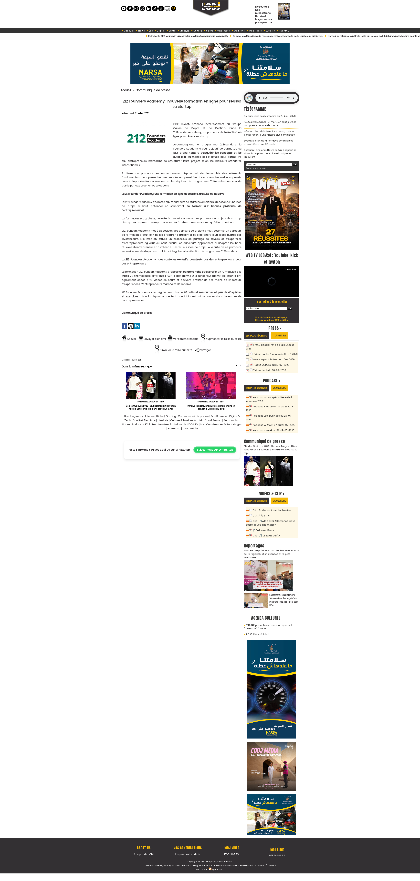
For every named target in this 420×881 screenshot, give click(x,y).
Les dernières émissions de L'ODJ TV (175, 424)
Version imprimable (185, 339)
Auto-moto (223, 30)
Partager (205, 350)
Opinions (239, 30)
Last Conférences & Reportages (221, 424)
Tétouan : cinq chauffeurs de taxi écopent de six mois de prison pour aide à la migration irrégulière (270, 153)
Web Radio (255, 30)
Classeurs (279, 335)
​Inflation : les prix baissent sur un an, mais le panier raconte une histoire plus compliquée (269, 133)
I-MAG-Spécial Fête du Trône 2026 (274, 359)
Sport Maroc (213, 420)
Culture (197, 30)
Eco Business (219, 416)
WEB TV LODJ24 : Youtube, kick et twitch (272, 258)
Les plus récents (256, 335)
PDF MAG (283, 30)
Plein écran (291, 269)
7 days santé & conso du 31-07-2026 (275, 354)
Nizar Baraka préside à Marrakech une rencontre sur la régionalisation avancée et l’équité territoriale (271, 554)
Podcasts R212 (141, 424)
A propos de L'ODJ (144, 854)
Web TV (270, 30)
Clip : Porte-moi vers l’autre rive (272, 510)
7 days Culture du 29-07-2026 (271, 365)
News (141, 30)
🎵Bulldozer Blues (263, 530)
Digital (160, 30)
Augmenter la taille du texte (223, 339)
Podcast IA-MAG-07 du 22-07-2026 (274, 425)
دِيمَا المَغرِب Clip (261, 515)
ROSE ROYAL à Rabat (257, 634)
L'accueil (128, 30)
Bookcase (174, 428)
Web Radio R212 (277, 855)
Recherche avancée (256, 168)
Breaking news (133, 416)
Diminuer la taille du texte (175, 350)
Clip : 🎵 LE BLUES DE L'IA (266, 535)
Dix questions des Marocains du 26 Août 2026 (270, 116)
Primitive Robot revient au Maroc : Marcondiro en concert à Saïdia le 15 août (211, 407)
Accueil (126, 90)
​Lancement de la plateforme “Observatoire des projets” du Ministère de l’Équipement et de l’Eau (283, 600)
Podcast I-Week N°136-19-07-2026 (273, 430)
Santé (172, 30)
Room (126, 424)
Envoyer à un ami (154, 339)
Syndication (218, 869)
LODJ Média (190, 428)
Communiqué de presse (153, 90)
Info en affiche (154, 416)
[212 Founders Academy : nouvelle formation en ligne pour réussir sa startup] (146, 123)
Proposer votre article (187, 854)
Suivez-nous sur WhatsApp (215, 449)
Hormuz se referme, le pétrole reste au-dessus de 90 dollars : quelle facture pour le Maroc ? (349, 36)
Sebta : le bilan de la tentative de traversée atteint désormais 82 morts (268, 142)
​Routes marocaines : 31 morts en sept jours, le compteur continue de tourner (270, 123)
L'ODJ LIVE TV (231, 854)
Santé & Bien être (144, 420)
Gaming (171, 416)
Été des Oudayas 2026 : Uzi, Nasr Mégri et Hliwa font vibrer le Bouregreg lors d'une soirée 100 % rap (151, 407)
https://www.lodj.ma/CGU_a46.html (271, 320)
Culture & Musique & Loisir (187, 420)
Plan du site (201, 869)
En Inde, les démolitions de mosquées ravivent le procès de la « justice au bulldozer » (250, 36)
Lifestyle (184, 30)
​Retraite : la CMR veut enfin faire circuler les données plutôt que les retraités (160, 36)
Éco (150, 30)
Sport (209, 30)
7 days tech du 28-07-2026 (269, 370)
